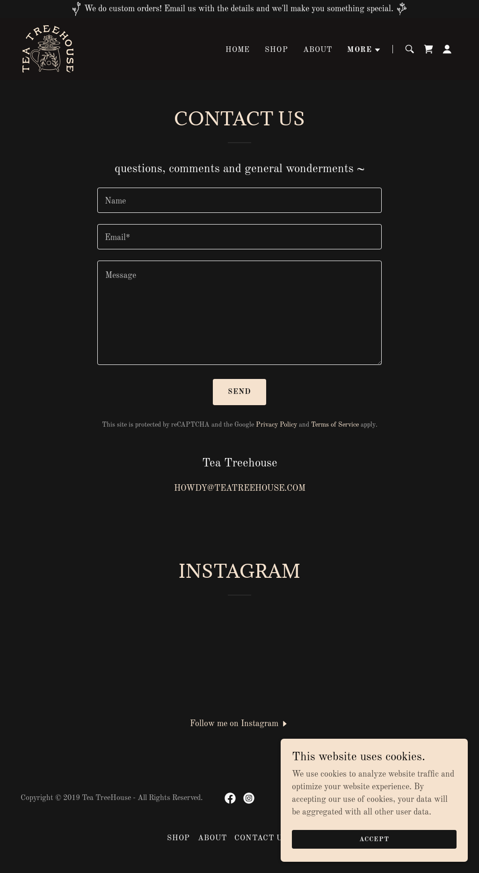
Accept (374, 839)
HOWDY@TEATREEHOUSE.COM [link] (239, 488)
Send (240, 392)
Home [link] (237, 50)
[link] (47, 48)
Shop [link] (276, 50)
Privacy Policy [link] (276, 425)
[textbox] (239, 200)
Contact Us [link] (261, 838)
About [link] (318, 50)
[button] (364, 50)
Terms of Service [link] (335, 425)
